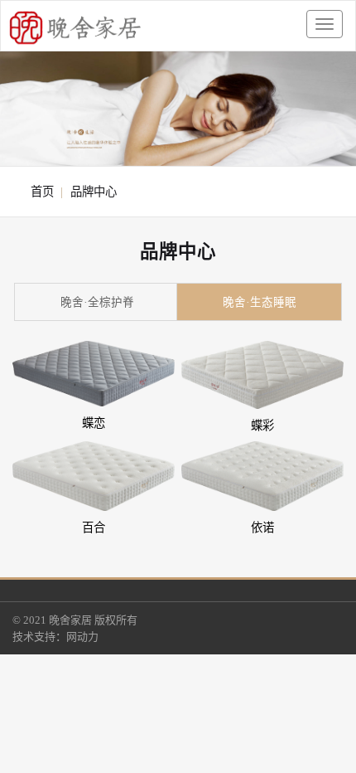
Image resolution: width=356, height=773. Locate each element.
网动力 (82, 636)
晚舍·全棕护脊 (97, 302)
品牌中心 (93, 191)
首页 (42, 191)
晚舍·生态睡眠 (259, 302)
